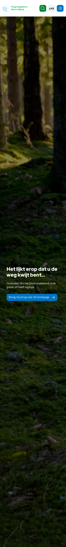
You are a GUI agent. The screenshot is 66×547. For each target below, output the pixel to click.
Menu (60, 8)
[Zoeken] (42, 8)
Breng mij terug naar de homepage (29, 297)
